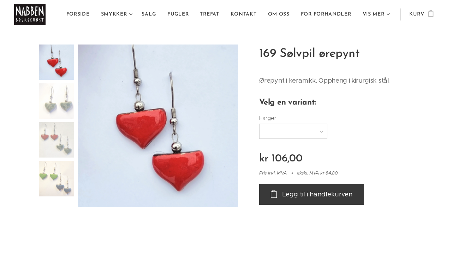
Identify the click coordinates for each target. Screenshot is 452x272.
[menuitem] (80, 14)
